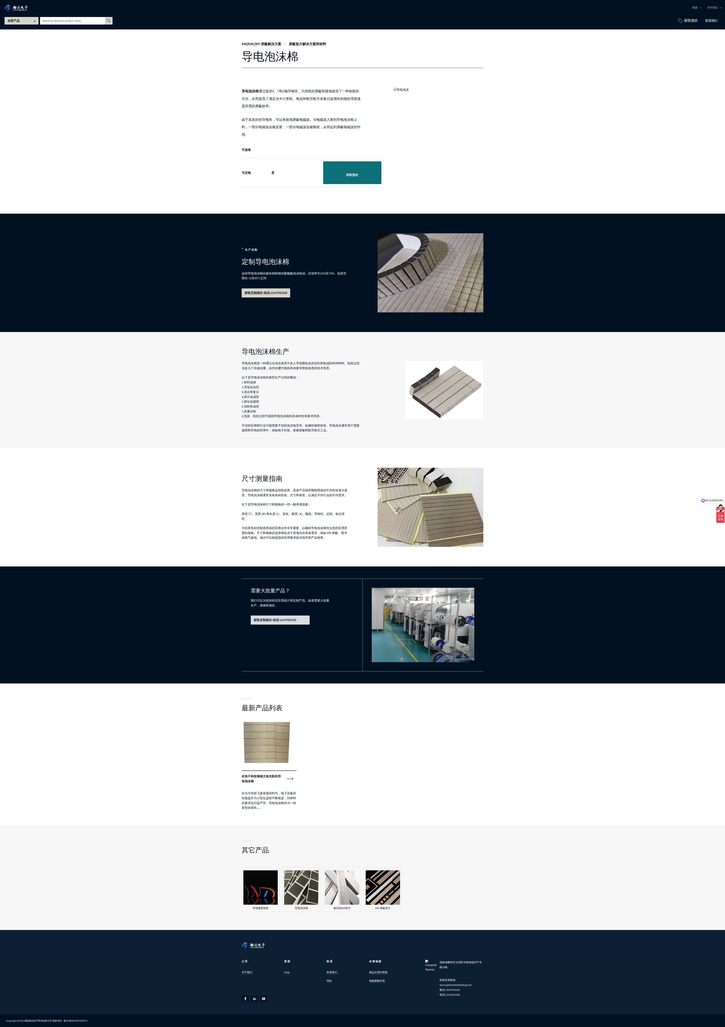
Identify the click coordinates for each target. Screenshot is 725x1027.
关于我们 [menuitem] (712, 7)
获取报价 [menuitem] (691, 20)
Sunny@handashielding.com (456, 985)
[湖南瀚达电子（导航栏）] (253, 945)
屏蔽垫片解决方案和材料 (307, 44)
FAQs (287, 972)
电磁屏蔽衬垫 (377, 980)
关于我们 (247, 972)
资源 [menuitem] (694, 7)
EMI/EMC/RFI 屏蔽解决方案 (261, 44)
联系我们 (332, 972)
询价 (329, 980)
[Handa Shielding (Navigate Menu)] (16, 6)
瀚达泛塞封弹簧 (378, 972)
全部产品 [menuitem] (14, 21)
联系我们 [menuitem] (711, 21)
